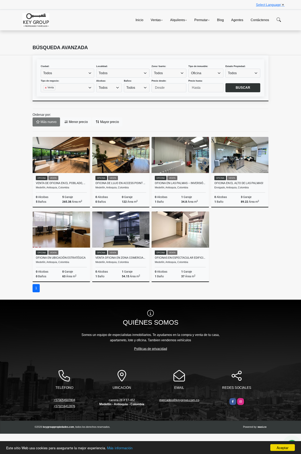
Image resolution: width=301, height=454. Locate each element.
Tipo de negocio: (50, 81)
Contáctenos (260, 20)
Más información (119, 447)
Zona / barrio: (159, 66)
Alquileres (177, 20)
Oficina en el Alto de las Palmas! (238, 183)
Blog (220, 20)
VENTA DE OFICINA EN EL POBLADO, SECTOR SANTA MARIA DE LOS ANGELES (61, 183)
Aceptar (283, 447)
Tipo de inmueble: (198, 66)
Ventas (156, 20)
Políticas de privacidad (150, 348)
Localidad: (102, 66)
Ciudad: (45, 66)
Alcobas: (101, 81)
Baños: (128, 81)
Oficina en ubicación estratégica (61, 257)
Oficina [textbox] (196, 73)
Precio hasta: (195, 81)
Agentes (237, 20)
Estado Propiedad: (235, 66)
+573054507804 (64, 400)
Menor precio (78, 122)
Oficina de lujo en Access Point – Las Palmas (120, 183)
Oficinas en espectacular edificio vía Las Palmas (180, 257)
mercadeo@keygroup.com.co (179, 400)
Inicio (139, 20)
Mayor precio (109, 122)
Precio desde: (159, 81)
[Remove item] (46, 87)
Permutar (201, 20)
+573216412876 (64, 406)
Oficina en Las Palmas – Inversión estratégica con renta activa (180, 183)
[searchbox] (44, 94)
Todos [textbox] (47, 73)
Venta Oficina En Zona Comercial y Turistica (120, 257)
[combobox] (67, 73)
